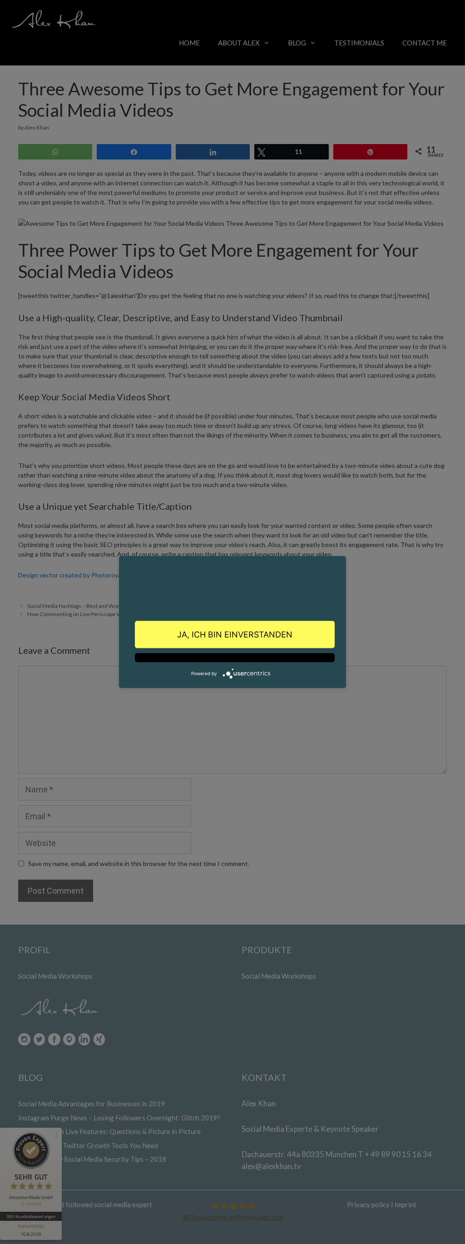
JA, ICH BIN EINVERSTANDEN (234, 634)
